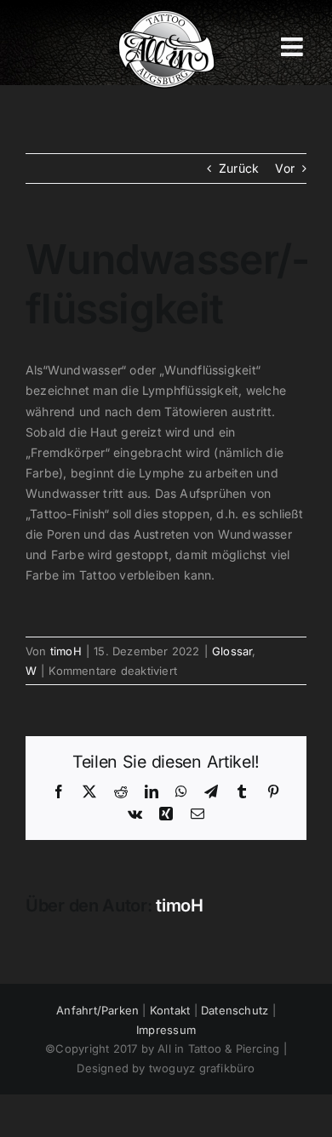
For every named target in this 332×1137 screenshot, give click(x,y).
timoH (66, 651)
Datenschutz (234, 1010)
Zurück (239, 168)
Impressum (166, 1030)
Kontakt (170, 1010)
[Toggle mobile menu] (293, 47)
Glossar (232, 651)
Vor (285, 168)
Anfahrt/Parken (97, 1010)
